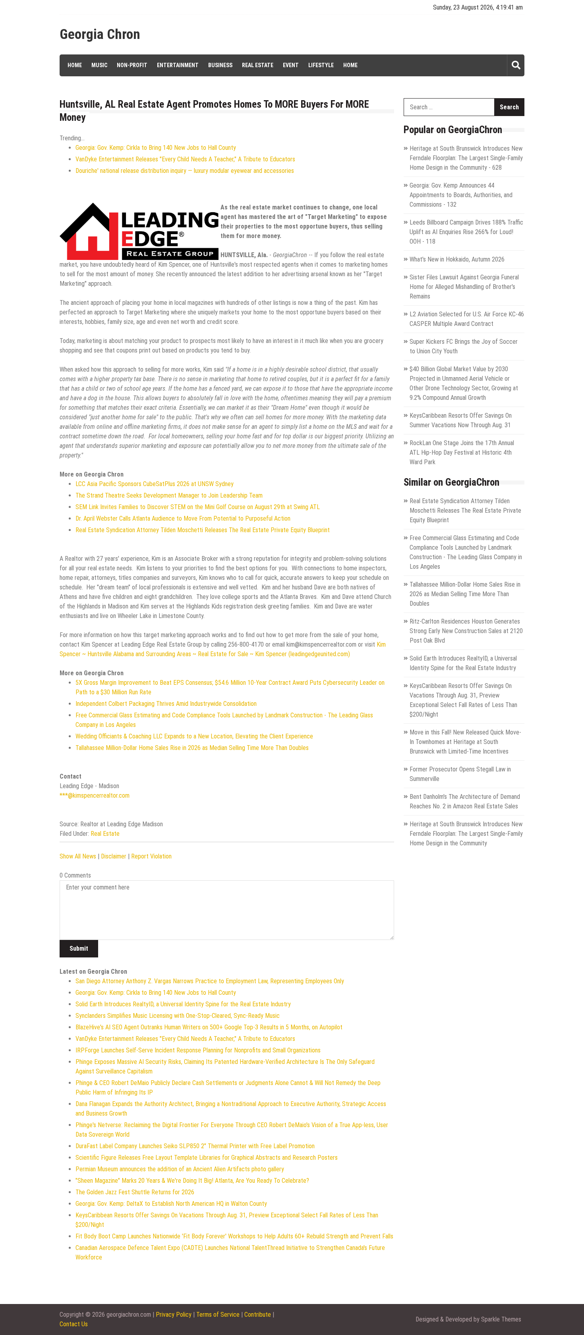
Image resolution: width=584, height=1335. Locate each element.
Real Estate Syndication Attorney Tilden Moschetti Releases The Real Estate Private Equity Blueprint (202, 530)
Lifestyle (321, 65)
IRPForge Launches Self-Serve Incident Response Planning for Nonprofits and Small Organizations (198, 1050)
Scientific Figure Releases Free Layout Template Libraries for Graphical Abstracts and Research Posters (206, 1157)
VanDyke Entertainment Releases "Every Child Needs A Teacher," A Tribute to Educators (185, 159)
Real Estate (257, 65)
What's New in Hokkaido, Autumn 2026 (457, 259)
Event (291, 65)
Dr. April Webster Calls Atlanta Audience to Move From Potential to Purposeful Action (182, 518)
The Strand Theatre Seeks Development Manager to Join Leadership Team (169, 495)
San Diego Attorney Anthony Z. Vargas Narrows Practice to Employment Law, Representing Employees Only (209, 981)
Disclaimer (113, 856)
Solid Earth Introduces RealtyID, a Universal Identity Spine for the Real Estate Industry (183, 1004)
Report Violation (151, 856)
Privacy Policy (173, 1314)
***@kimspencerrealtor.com (95, 795)
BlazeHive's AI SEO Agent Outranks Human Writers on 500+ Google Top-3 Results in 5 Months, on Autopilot (208, 1027)
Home (75, 65)
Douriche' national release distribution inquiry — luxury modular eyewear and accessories (184, 170)
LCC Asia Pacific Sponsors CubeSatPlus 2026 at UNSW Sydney (154, 484)
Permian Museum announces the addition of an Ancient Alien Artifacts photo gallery (179, 1169)
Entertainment (178, 65)
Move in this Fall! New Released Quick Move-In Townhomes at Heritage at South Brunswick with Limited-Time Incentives (465, 742)
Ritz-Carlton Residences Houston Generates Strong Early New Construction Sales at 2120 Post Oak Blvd (466, 631)
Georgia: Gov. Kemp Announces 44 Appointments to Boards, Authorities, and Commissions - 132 (461, 195)
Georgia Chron (100, 35)
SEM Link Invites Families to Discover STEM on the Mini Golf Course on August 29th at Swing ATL (197, 507)
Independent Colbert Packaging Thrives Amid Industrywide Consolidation (166, 703)
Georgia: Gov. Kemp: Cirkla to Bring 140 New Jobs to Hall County (155, 147)
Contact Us (74, 1324)
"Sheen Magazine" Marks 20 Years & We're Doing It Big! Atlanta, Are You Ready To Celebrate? (192, 1180)
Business (220, 65)
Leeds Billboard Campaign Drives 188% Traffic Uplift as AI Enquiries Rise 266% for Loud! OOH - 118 (466, 232)
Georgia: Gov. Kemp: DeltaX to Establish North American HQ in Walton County (171, 1203)
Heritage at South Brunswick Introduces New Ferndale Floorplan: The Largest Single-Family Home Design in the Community (466, 833)
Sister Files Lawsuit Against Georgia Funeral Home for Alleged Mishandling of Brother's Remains (464, 286)
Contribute (257, 1314)
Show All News (78, 856)
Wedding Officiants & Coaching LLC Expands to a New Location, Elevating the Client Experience (194, 736)
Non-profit (132, 65)
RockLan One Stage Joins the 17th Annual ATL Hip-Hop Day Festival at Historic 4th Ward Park (462, 452)
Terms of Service (218, 1314)
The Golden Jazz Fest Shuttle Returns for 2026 (134, 1192)
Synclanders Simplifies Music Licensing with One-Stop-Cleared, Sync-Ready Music (177, 1015)
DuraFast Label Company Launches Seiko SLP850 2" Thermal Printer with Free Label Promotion (195, 1146)
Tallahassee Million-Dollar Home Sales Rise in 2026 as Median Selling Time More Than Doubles (192, 748)
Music (99, 65)
